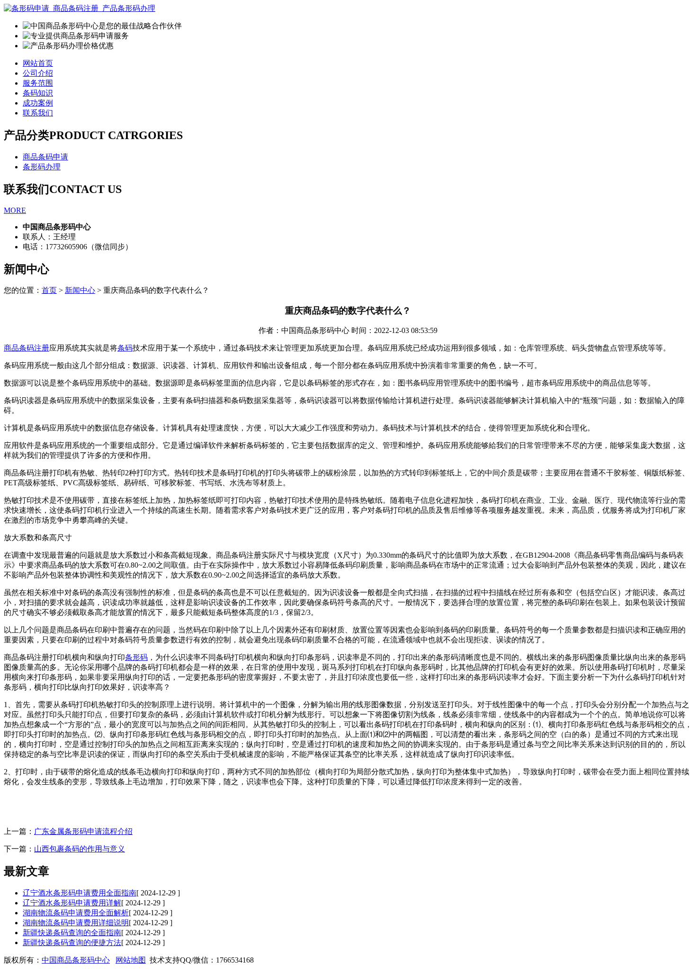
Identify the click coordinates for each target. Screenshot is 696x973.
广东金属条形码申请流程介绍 (83, 831)
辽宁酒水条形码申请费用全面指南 (79, 893)
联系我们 (38, 113)
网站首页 (38, 63)
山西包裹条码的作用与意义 (79, 849)
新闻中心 (80, 290)
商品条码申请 (45, 157)
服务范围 (38, 83)
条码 (125, 348)
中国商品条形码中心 (76, 960)
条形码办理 (42, 167)
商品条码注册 (26, 348)
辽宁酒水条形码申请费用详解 (72, 903)
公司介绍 (38, 73)
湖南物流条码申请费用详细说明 (76, 923)
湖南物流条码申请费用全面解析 (76, 913)
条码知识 (38, 93)
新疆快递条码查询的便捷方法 (72, 942)
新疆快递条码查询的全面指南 (72, 933)
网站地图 (131, 960)
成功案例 (38, 103)
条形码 (136, 657)
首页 (49, 290)
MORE (15, 210)
